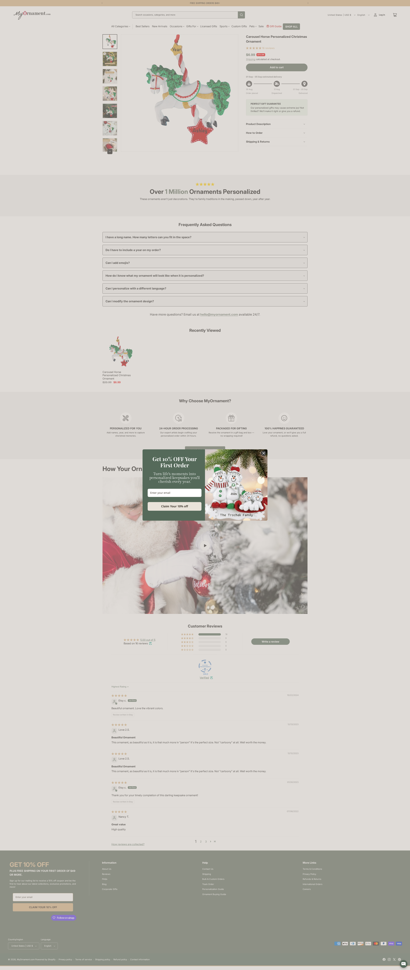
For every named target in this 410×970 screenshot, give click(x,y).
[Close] (263, 453)
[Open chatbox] (403, 964)
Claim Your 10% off (174, 506)
